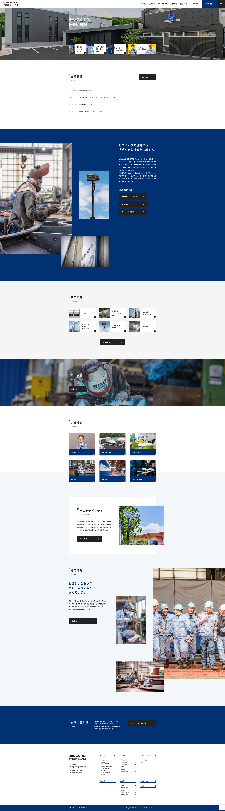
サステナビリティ (145, 755)
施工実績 (102, 781)
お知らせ (143, 786)
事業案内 (102, 755)
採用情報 (122, 781)
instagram (74, 808)
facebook (70, 808)
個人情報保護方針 (83, 807)
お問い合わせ (144, 781)
